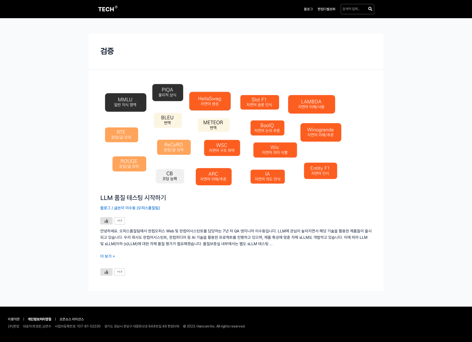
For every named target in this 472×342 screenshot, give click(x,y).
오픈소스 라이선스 (71, 319)
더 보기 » (107, 256)
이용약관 (14, 319)
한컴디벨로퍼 (326, 9)
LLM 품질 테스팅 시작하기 (133, 197)
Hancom (202, 326)
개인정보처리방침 (39, 319)
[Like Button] (106, 221)
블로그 (308, 9)
